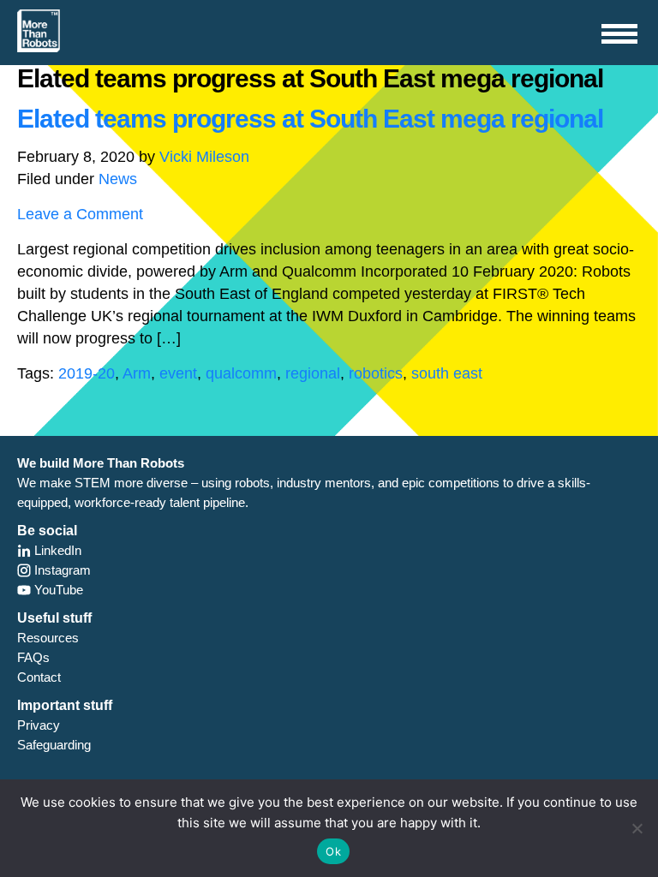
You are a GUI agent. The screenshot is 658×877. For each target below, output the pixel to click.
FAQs (33, 657)
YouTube (57, 589)
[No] (636, 828)
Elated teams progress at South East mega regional (310, 118)
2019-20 (86, 373)
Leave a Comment (80, 214)
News (118, 179)
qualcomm (241, 373)
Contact (39, 677)
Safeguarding (54, 744)
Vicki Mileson (204, 156)
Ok (333, 851)
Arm (137, 373)
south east (446, 373)
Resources (48, 637)
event (178, 373)
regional (312, 373)
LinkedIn (56, 550)
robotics (376, 373)
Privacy (38, 725)
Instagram (61, 570)
